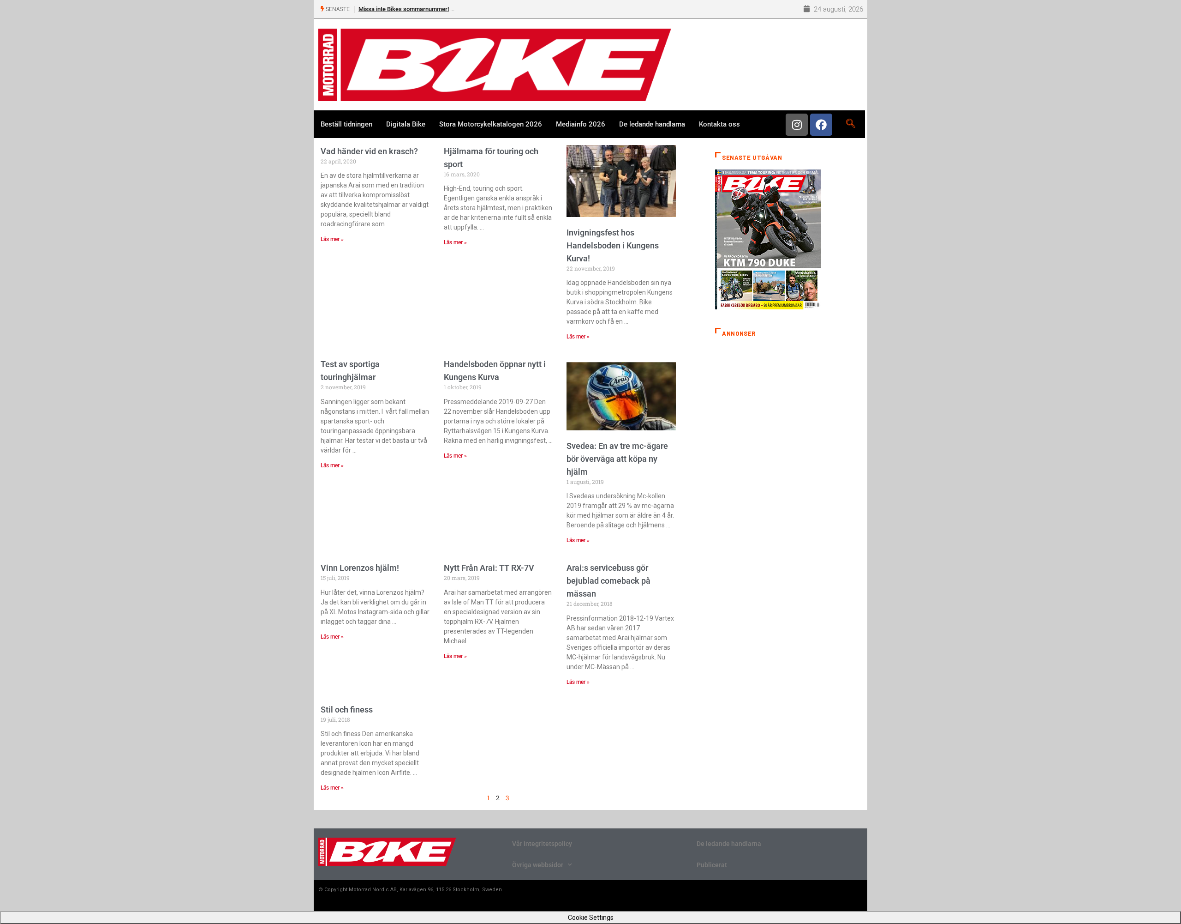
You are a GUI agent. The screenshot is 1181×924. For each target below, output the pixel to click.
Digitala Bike (405, 124)
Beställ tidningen (346, 124)
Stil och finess (347, 709)
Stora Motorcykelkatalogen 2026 (490, 124)
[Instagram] (797, 125)
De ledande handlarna (652, 124)
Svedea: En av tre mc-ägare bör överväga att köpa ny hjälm (617, 459)
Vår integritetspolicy (542, 843)
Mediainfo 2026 (580, 124)
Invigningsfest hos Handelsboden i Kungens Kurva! (613, 245)
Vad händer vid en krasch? (369, 151)
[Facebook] (821, 125)
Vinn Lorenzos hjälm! (360, 568)
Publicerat (712, 865)
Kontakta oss (719, 124)
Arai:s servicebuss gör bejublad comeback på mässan (608, 580)
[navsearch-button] (850, 124)
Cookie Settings (591, 917)
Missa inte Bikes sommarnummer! (403, 9)
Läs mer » (332, 239)
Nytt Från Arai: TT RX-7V (489, 568)
